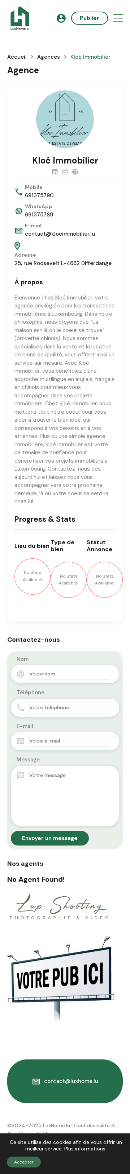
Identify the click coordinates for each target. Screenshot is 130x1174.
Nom (23, 659)
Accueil (17, 57)
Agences (48, 57)
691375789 (39, 214)
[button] (118, 18)
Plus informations (84, 1148)
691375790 (39, 195)
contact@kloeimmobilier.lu (60, 233)
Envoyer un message (50, 838)
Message (28, 759)
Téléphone (30, 692)
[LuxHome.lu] (19, 17)
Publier (89, 18)
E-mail (25, 726)
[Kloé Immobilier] (65, 119)
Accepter (24, 1162)
